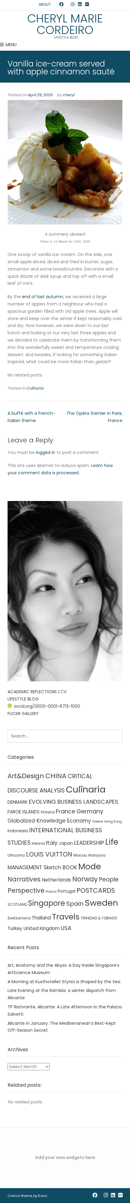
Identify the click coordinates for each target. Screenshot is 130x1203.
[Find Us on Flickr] (87, 4)
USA (66, 928)
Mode (89, 866)
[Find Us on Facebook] (61, 4)
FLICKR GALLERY (23, 714)
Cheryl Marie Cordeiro (65, 24)
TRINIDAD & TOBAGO (99, 918)
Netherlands (56, 879)
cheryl (68, 94)
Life (111, 842)
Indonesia (18, 831)
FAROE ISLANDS (24, 812)
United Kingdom (42, 928)
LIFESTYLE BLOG (23, 699)
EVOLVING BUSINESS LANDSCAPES (73, 802)
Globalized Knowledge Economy (49, 820)
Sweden (101, 903)
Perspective (26, 890)
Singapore (46, 903)
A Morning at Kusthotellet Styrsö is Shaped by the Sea (64, 982)
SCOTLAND (17, 904)
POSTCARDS (95, 890)
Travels (66, 916)
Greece (97, 821)
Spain (74, 903)
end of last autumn (42, 297)
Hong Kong (113, 821)
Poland (51, 891)
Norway (85, 879)
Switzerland (19, 918)
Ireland (38, 843)
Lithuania (16, 855)
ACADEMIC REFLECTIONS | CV (37, 692)
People (109, 879)
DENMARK (18, 802)
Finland (48, 812)
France (65, 811)
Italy (51, 843)
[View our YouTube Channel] (67, 4)
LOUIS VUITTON (49, 854)
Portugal (66, 891)
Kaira (42, 1195)
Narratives (24, 879)
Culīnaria (35, 388)
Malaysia (97, 855)
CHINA (56, 776)
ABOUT (45, 4)
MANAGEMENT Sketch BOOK (42, 867)
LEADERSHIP (89, 843)
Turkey (15, 928)
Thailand (41, 918)
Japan (66, 843)
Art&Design (26, 776)
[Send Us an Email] (55, 4)
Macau (80, 855)
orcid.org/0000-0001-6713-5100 (47, 706)
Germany (89, 811)
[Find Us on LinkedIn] (80, 4)
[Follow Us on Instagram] (73, 4)
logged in (45, 452)
